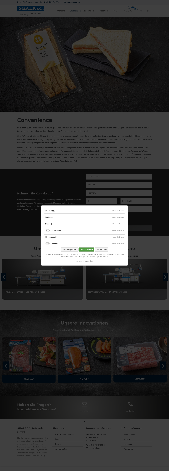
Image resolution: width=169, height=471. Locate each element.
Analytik (53, 237)
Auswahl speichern (70, 249)
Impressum (79, 261)
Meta (52, 211)
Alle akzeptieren (87, 249)
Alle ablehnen (102, 249)
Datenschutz (89, 261)
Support (48, 224)
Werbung (49, 217)
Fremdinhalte (55, 230)
